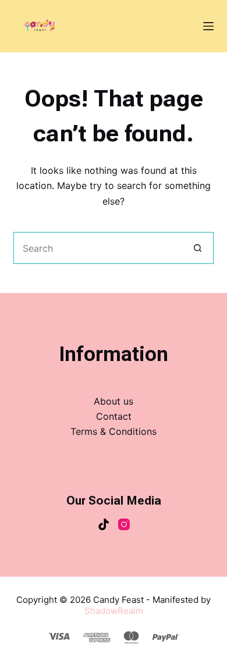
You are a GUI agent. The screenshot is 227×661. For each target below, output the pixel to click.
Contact (114, 416)
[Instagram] (124, 524)
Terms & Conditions (113, 431)
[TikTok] (103, 524)
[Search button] (197, 248)
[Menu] (208, 26)
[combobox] (98, 248)
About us (113, 401)
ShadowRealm (113, 610)
